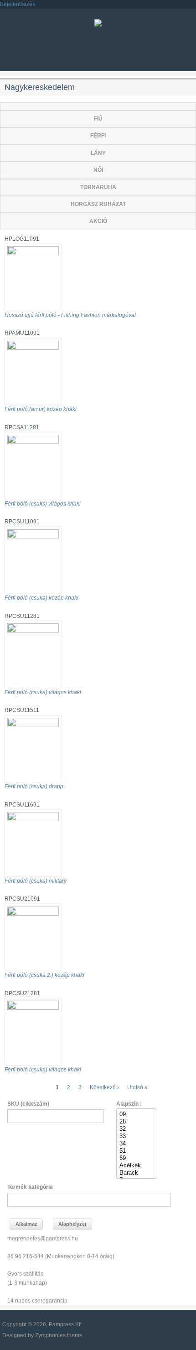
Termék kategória (30, 1187)
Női (98, 170)
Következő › (104, 1087)
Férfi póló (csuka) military (36, 881)
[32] (136, 1129)
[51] (136, 1151)
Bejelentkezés (17, 4)
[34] (136, 1143)
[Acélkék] (136, 1165)
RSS (82, 53)
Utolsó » (137, 1087)
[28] (136, 1121)
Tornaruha (98, 187)
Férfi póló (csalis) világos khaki (43, 504)
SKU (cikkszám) (28, 1104)
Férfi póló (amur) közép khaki (41, 409)
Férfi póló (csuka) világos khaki (43, 692)
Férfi (98, 135)
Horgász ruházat (98, 204)
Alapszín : (129, 1104)
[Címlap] (98, 24)
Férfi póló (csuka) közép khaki (41, 598)
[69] (136, 1158)
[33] (136, 1136)
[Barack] (136, 1172)
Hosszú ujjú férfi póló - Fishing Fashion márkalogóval (70, 315)
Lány (98, 153)
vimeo (114, 53)
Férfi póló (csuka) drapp (34, 786)
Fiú (98, 119)
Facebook (98, 53)
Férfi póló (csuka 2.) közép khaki (44, 975)
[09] (136, 1114)
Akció (98, 221)
